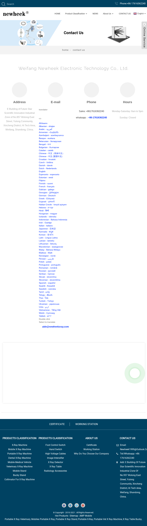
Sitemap (74, 515)
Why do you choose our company (91, 453)
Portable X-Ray (85, 519)
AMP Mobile (86, 515)
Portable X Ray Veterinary (17, 519)
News (95, 13)
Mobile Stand (19, 470)
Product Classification (75, 13)
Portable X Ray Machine (19, 453)
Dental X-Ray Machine (19, 458)
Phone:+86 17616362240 (133, 3)
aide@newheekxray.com (55, 326)
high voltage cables (55, 453)
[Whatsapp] (135, 373)
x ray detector (55, 462)
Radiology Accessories (55, 470)
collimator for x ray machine (19, 479)
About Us (107, 13)
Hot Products (61, 515)
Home (57, 13)
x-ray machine (19, 445)
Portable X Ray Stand (66, 519)
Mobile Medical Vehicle (19, 462)
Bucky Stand (19, 475)
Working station (86, 424)
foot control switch (55, 445)
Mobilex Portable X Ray (43, 519)
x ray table (56, 466)
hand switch (55, 449)
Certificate (57, 424)
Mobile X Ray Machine (19, 449)
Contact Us (125, 13)
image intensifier (55, 458)
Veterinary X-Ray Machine (19, 466)
